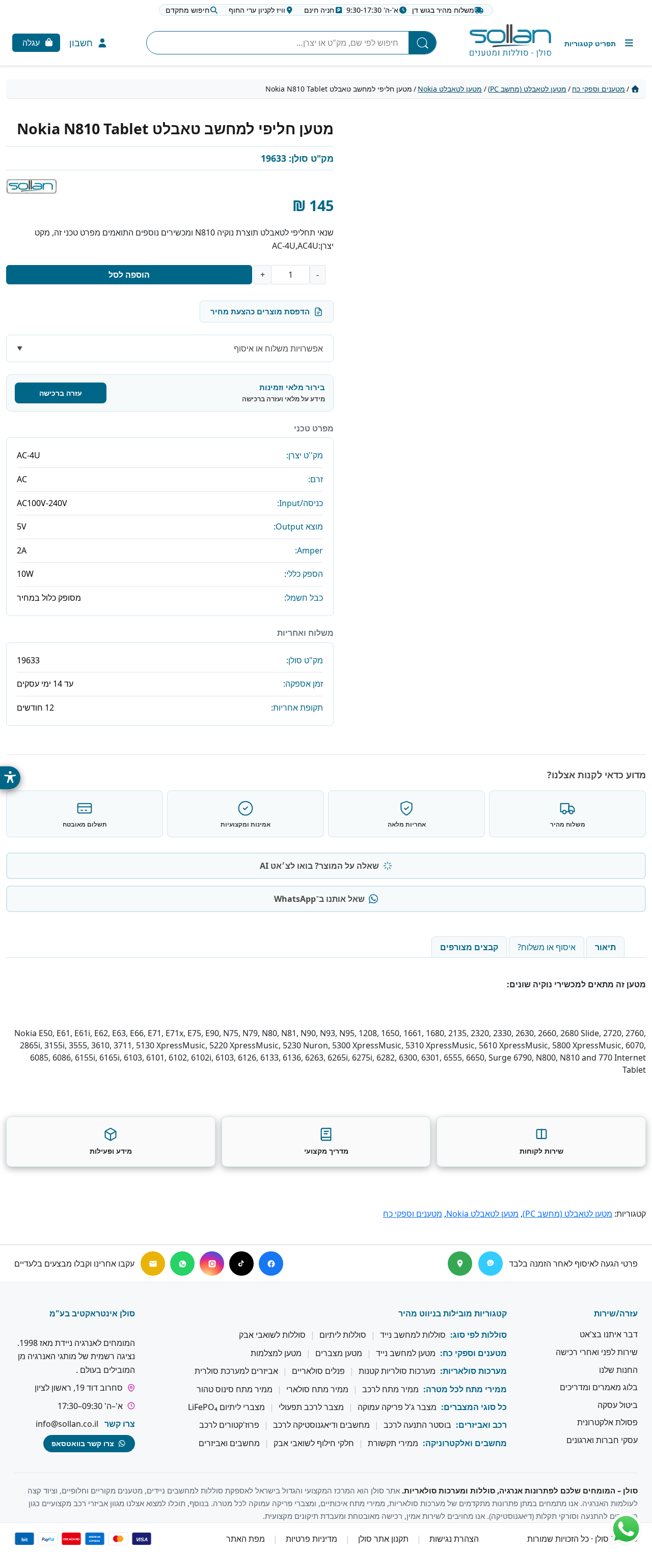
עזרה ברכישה (60, 393)
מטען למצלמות (276, 1353)
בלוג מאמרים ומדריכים (599, 1387)
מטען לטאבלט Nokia (450, 89)
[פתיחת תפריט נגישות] (10, 777)
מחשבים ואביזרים (229, 1443)
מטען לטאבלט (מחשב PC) (527, 89)
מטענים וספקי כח (598, 89)
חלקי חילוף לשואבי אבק (314, 1443)
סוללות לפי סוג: (478, 1335)
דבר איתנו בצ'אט (609, 1334)
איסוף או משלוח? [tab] (547, 947)
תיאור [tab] (605, 947)
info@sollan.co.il (67, 1423)
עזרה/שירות (616, 1313)
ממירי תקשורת (393, 1443)
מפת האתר (245, 1539)
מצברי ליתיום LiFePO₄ (226, 1407)
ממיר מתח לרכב (390, 1389)
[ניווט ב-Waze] (490, 1263)
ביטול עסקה (617, 1405)
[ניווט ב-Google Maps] (460, 1263)
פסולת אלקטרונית (607, 1422)
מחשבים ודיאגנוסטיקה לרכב (321, 1425)
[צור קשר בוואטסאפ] (626, 1529)
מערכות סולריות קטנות (397, 1371)
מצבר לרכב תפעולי (311, 1407)
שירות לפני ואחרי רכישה (597, 1352)
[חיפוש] (422, 43)
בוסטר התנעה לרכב (417, 1425)
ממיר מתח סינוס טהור (235, 1389)
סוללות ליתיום (342, 1335)
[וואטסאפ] (182, 1263)
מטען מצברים (338, 1353)
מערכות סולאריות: (473, 1371)
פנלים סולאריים (318, 1371)
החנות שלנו (618, 1369)
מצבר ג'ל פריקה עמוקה (397, 1407)
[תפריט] (599, 43)
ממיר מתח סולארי (317, 1389)
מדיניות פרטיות (311, 1539)
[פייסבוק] (271, 1263)
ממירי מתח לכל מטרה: (465, 1389)
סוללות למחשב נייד (413, 1335)
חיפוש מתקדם (187, 10)
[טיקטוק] (241, 1263)
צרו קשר (119, 1423)
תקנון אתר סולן (383, 1539)
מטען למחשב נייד (406, 1353)
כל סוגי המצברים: (474, 1407)
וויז (257, 10)
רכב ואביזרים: (481, 1425)
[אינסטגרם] (212, 1263)
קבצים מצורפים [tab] (469, 947)
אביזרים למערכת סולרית (236, 1371)
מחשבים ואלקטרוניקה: (465, 1443)
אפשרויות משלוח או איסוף (278, 348)
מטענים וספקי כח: (473, 1353)
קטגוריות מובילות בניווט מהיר (452, 1313)
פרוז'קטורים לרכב (229, 1425)
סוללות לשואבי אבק (272, 1335)
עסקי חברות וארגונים (602, 1440)
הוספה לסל (129, 274)
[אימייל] (153, 1263)
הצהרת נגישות (454, 1539)
